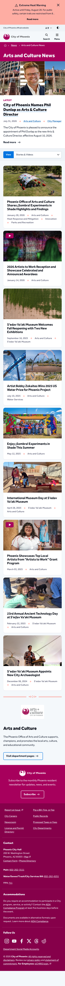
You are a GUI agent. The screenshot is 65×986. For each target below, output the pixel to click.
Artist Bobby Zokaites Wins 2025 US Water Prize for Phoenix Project (32, 388)
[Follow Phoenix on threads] (36, 941)
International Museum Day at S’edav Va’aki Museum (32, 500)
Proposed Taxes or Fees (45, 822)
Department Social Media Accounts (21, 949)
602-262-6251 (51, 876)
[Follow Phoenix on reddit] (43, 941)
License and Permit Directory (14, 830)
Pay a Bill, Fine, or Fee (43, 810)
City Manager (54, 121)
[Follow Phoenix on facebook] (21, 941)
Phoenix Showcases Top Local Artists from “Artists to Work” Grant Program (32, 560)
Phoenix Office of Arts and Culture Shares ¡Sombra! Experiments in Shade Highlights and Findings (31, 205)
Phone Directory (27, 861)
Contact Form (10, 861)
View (8, 155)
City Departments (42, 828)
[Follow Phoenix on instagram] (6, 941)
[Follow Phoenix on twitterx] (29, 941)
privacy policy (34, 960)
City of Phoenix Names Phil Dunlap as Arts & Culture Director (27, 110)
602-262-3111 (16, 870)
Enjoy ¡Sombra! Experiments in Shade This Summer (28, 446)
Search (46, 39)
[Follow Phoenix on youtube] (14, 941)
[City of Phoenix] (16, 37)
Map (26, 857)
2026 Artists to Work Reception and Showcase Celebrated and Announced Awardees (31, 271)
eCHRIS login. (42, 964)
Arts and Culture (32, 121)
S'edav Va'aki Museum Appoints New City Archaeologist (29, 673)
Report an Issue (13, 810)
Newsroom (10, 822)
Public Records (40, 816)
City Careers (11, 816)
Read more (32, 19)
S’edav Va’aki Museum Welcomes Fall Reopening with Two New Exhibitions (30, 328)
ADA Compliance (39, 921)
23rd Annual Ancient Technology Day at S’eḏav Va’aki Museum (32, 615)
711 (10, 883)
